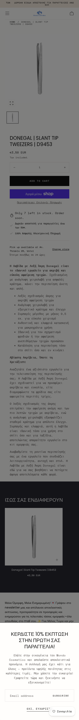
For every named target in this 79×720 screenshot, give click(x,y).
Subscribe (61, 695)
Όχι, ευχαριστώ (39, 709)
